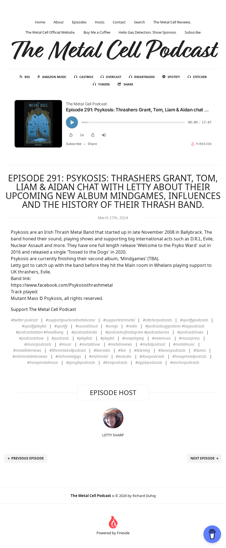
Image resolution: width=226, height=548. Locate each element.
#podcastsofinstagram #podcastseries (137, 332)
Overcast (113, 77)
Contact (119, 22)
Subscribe (193, 32)
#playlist (107, 338)
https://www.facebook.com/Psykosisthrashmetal (62, 285)
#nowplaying (133, 338)
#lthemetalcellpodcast (67, 350)
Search (139, 22)
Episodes (79, 22)
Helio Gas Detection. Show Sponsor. (147, 32)
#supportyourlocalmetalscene (70, 320)
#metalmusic (184, 344)
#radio (131, 326)
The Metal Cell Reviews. (172, 22)
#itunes (199, 350)
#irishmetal (98, 356)
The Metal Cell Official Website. (50, 32)
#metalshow (89, 344)
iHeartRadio (144, 77)
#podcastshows (190, 332)
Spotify (174, 77)
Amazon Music (54, 77)
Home (40, 22)
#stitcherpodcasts (157, 320)
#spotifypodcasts (194, 320)
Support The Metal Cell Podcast (43, 309)
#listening (142, 350)
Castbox (86, 77)
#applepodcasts (148, 362)
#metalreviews (120, 344)
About (58, 22)
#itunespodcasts (171, 350)
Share (128, 84)
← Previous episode (25, 458)
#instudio (123, 356)
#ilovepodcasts (151, 356)
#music (65, 344)
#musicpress (189, 338)
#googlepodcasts (80, 362)
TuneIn (104, 84)
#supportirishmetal (119, 320)
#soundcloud (87, 326)
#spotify (61, 326)
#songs (112, 326)
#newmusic (161, 338)
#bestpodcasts (115, 362)
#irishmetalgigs (68, 356)
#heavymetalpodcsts (189, 356)
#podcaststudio (84, 332)
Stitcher (200, 77)
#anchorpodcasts (184, 362)
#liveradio (102, 350)
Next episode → (204, 458)
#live (122, 350)
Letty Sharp (113, 435)
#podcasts (60, 338)
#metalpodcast (152, 344)
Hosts (99, 22)
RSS (27, 77)
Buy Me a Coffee (97, 32)
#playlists (84, 338)
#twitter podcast (24, 320)
